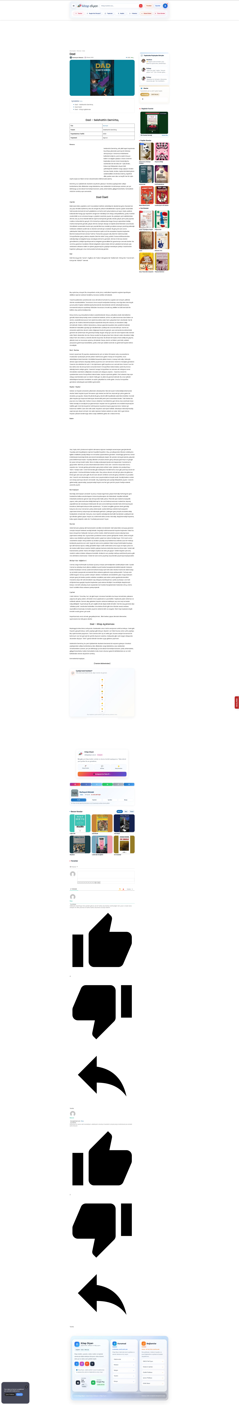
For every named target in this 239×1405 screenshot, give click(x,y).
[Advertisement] (119, 34)
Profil (78, 800)
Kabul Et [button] (19, 1394)
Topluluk (94, 800)
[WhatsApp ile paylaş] (107, 784)
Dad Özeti (78, 107)
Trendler (149, 6)
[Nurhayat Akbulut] (71, 57)
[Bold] (78, 882)
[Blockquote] (89, 882)
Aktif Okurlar (155, 94)
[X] (96, 784)
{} (95, 882)
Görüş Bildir (237, 702)
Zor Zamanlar (117, 854)
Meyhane (72, 854)
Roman (79, 51)
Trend (131, 811)
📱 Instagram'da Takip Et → (102, 774)
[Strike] (84, 882)
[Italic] (80, 882)
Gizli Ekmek (95, 833)
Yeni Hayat (117, 833)
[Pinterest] (87, 1364)
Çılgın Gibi (72, 833)
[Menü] (73, 6)
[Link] (93, 882)
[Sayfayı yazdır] (129, 784)
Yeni (126, 811)
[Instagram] (75, 784)
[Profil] (165, 5)
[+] (99, 882)
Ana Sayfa (73, 51)
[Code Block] (91, 882)
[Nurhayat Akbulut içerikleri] (74, 793)
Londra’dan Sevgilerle (97, 854)
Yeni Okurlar (145, 94)
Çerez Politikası (10, 1394)
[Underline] (82, 882)
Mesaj (125, 800)
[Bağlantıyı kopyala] (118, 784)
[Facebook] (86, 784)
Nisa (82, 1121)
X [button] (26, 1387)
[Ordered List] (85, 882)
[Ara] (140, 5)
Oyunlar (157, 6)
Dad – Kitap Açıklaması (83, 109)
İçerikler (110, 800)
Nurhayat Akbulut (77, 57)
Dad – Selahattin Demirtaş (84, 105)
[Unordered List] (87, 882)
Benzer (120, 811)
